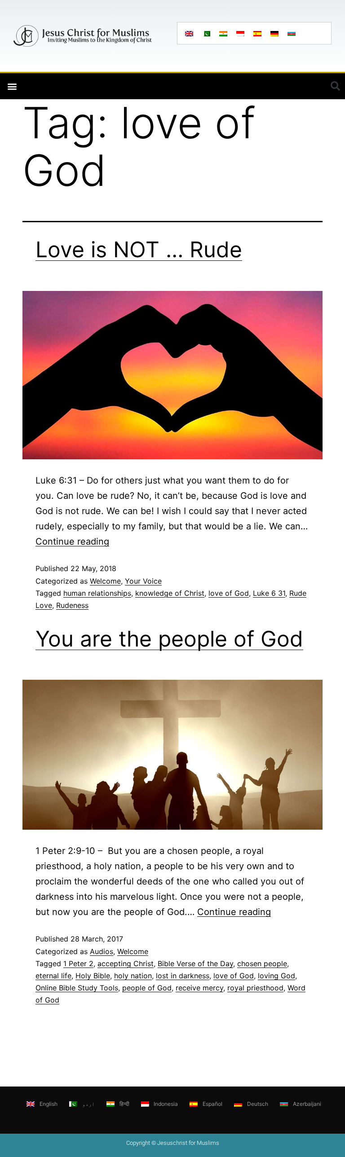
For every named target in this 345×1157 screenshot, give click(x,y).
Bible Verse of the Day (195, 963)
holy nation (133, 975)
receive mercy (199, 987)
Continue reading (72, 541)
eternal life (53, 975)
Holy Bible (92, 975)
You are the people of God (169, 638)
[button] (11, 86)
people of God (147, 987)
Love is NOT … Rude (138, 249)
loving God (276, 975)
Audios (101, 951)
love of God (228, 593)
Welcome (105, 580)
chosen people (262, 963)
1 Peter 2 (78, 963)
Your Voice (143, 580)
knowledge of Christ (169, 593)
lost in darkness (182, 975)
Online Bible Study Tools (76, 987)
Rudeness (72, 605)
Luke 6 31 (269, 593)
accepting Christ (125, 963)
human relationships (97, 593)
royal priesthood (255, 987)
